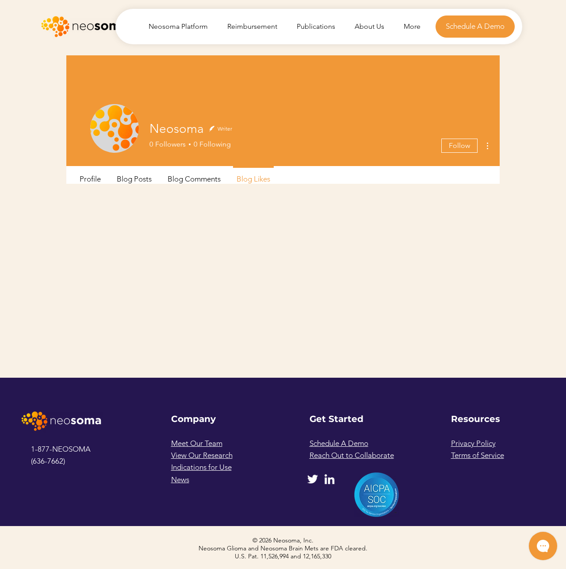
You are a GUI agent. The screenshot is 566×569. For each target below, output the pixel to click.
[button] (475, 26)
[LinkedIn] (329, 479)
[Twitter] (313, 479)
